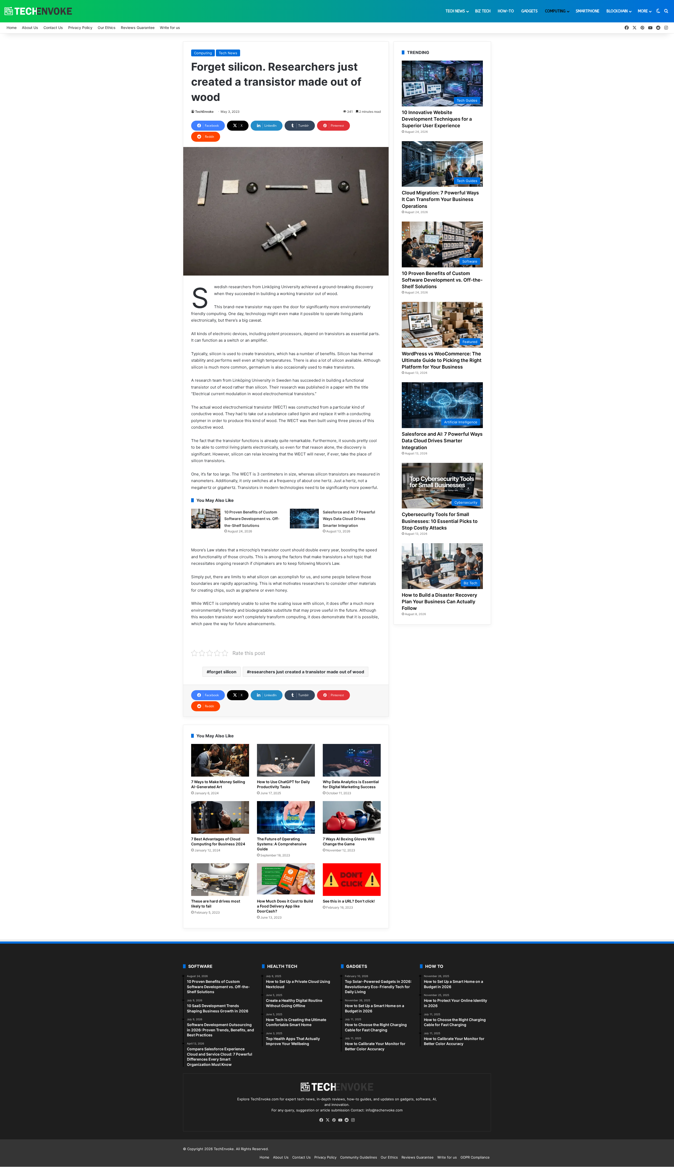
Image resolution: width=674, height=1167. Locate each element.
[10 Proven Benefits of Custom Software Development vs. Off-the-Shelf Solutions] (205, 518)
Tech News (455, 11)
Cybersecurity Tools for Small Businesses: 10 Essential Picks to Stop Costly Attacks (440, 521)
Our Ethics (107, 27)
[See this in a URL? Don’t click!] (352, 879)
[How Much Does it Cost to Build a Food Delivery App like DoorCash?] (286, 879)
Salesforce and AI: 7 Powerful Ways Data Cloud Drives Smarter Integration (349, 519)
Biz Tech (482, 11)
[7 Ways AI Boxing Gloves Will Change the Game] (352, 817)
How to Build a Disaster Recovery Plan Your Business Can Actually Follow (439, 601)
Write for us (170, 27)
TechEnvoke (204, 112)
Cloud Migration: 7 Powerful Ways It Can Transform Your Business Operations (440, 199)
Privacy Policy (80, 27)
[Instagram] (353, 1120)
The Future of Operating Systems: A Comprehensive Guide (281, 844)
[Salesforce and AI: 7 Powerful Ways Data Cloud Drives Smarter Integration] (304, 518)
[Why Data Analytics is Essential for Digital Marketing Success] (352, 760)
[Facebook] (321, 1120)
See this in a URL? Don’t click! (349, 901)
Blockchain (617, 11)
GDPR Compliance (475, 1157)
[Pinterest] (334, 1120)
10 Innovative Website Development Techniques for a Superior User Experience (437, 119)
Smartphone (587, 11)
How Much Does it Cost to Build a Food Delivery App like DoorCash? (285, 906)
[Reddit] (346, 1120)
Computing (555, 11)
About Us (30, 27)
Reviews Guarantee (138, 27)
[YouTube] (340, 1120)
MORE (643, 11)
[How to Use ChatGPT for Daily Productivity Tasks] (286, 760)
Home (12, 27)
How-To (506, 11)
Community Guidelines (358, 1157)
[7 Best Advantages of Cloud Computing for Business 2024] (220, 817)
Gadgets (529, 11)
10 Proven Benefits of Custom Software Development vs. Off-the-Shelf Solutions (252, 519)
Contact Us (53, 27)
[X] (327, 1120)
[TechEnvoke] (38, 11)
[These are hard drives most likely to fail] (220, 879)
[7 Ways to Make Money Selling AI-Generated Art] (220, 760)
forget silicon (222, 671)
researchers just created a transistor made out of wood (307, 671)
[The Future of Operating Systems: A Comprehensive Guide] (286, 817)
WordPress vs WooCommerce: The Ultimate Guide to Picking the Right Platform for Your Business (442, 360)
